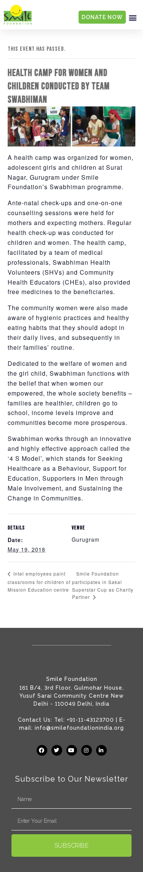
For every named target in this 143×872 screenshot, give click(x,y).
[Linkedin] (101, 750)
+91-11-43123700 (90, 720)
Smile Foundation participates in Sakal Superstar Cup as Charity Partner (102, 585)
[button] (132, 17)
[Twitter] (56, 750)
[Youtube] (71, 750)
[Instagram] (86, 750)
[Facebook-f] (42, 750)
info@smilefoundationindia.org (79, 728)
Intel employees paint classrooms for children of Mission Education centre (39, 581)
